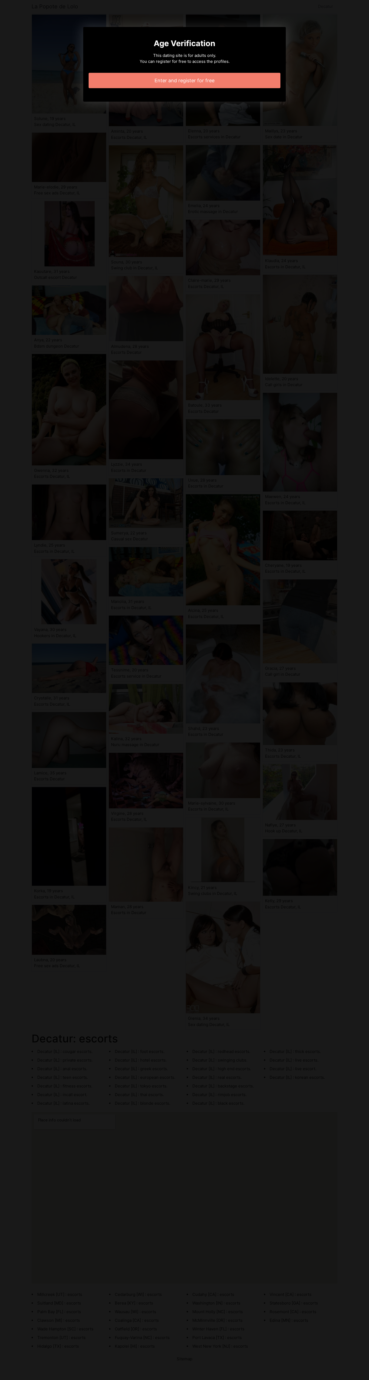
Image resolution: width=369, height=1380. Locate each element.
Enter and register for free (184, 80)
